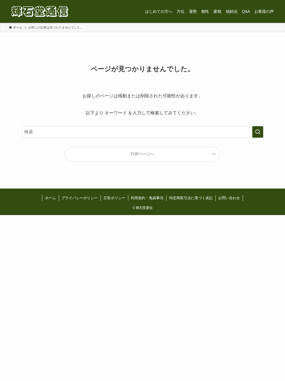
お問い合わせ (229, 198)
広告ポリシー (114, 198)
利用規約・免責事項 (147, 198)
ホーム (50, 198)
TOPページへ (142, 154)
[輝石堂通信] (40, 11)
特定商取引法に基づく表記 (191, 198)
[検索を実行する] (257, 132)
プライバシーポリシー (80, 198)
